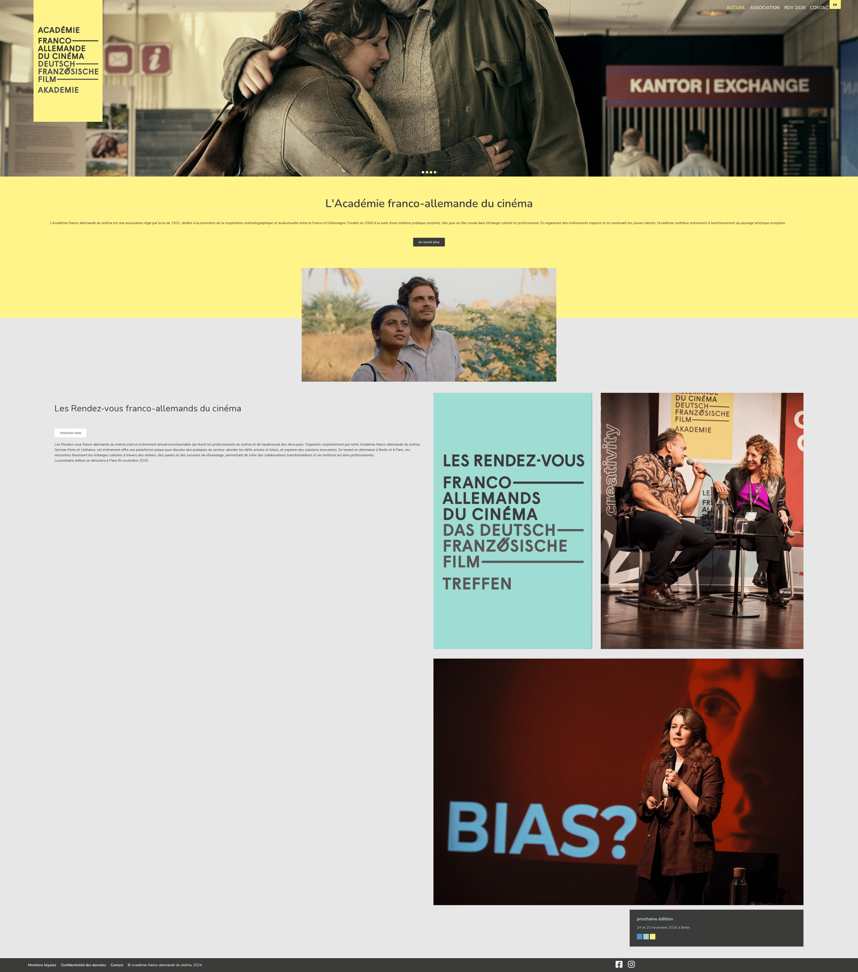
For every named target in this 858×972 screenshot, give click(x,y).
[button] (423, 172)
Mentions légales (42, 965)
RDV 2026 (794, 8)
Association (765, 8)
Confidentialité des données (83, 965)
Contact (820, 8)
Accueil (736, 8)
